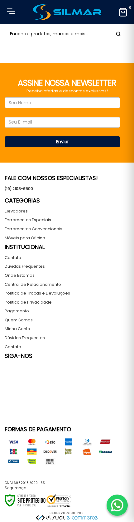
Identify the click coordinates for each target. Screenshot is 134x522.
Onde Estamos (20, 275)
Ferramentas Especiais (28, 220)
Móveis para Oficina (25, 238)
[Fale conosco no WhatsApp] (117, 505)
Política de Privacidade (28, 302)
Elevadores (16, 211)
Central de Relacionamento (33, 284)
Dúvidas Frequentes (25, 338)
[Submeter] (117, 33)
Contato (13, 258)
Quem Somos (19, 320)
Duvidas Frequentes (25, 266)
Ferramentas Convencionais (33, 229)
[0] (123, 12)
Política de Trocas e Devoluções (37, 293)
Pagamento (17, 311)
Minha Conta (17, 329)
